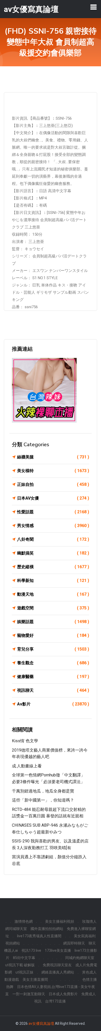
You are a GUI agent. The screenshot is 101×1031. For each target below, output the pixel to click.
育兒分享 (53, 649)
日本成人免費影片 (63, 994)
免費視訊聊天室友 (57, 965)
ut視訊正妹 (24, 972)
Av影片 (53, 704)
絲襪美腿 (53, 457)
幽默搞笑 (53, 553)
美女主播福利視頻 (59, 921)
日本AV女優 (53, 498)
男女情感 (53, 525)
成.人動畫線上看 (27, 765)
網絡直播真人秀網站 (57, 972)
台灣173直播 (55, 1001)
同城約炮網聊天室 (79, 958)
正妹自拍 (53, 484)
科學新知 (53, 580)
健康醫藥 (53, 676)
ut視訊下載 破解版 (20, 965)
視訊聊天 (53, 690)
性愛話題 (53, 511)
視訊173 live (31, 950)
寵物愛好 (53, 635)
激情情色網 (24, 921)
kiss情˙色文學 (25, 740)
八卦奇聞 (53, 539)
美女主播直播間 (35, 979)
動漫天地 (53, 594)
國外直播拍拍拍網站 (47, 929)
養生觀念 (53, 662)
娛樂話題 (53, 621)
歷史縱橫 (53, 566)
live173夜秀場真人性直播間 (39, 936)
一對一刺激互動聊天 (28, 994)
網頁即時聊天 (74, 943)
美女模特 (53, 470)
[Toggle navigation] (93, 7)
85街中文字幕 (24, 958)
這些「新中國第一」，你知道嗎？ (43, 800)
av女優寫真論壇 (41, 1023)
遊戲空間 (53, 607)
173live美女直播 (58, 950)
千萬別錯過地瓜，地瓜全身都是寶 (43, 791)
